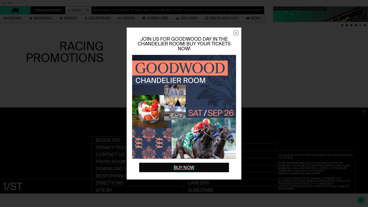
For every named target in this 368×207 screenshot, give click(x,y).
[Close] (236, 33)
